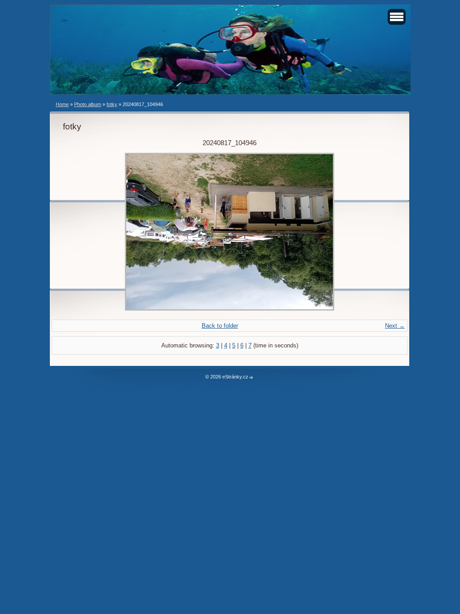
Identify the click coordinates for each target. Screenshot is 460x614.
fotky (111, 104)
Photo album (87, 104)
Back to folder (220, 325)
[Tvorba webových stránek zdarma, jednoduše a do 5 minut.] (251, 377)
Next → (395, 325)
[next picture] (382, 232)
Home (62, 104)
